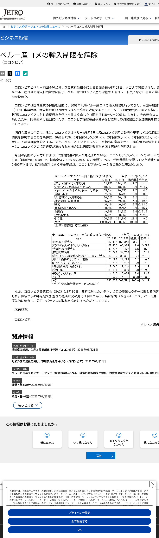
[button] (27, 405)
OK (80, 529)
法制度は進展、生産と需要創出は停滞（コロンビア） (44, 349)
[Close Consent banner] (153, 484)
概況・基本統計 (21, 385)
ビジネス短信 (14, 37)
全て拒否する (79, 521)
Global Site (104, 4)
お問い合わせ (84, 4)
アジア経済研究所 (126, 4)
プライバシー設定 (79, 512)
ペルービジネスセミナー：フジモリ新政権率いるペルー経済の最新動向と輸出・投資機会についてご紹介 (76, 373)
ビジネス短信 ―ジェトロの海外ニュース (35, 26)
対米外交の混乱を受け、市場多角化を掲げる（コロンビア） (48, 361)
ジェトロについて (60, 4)
